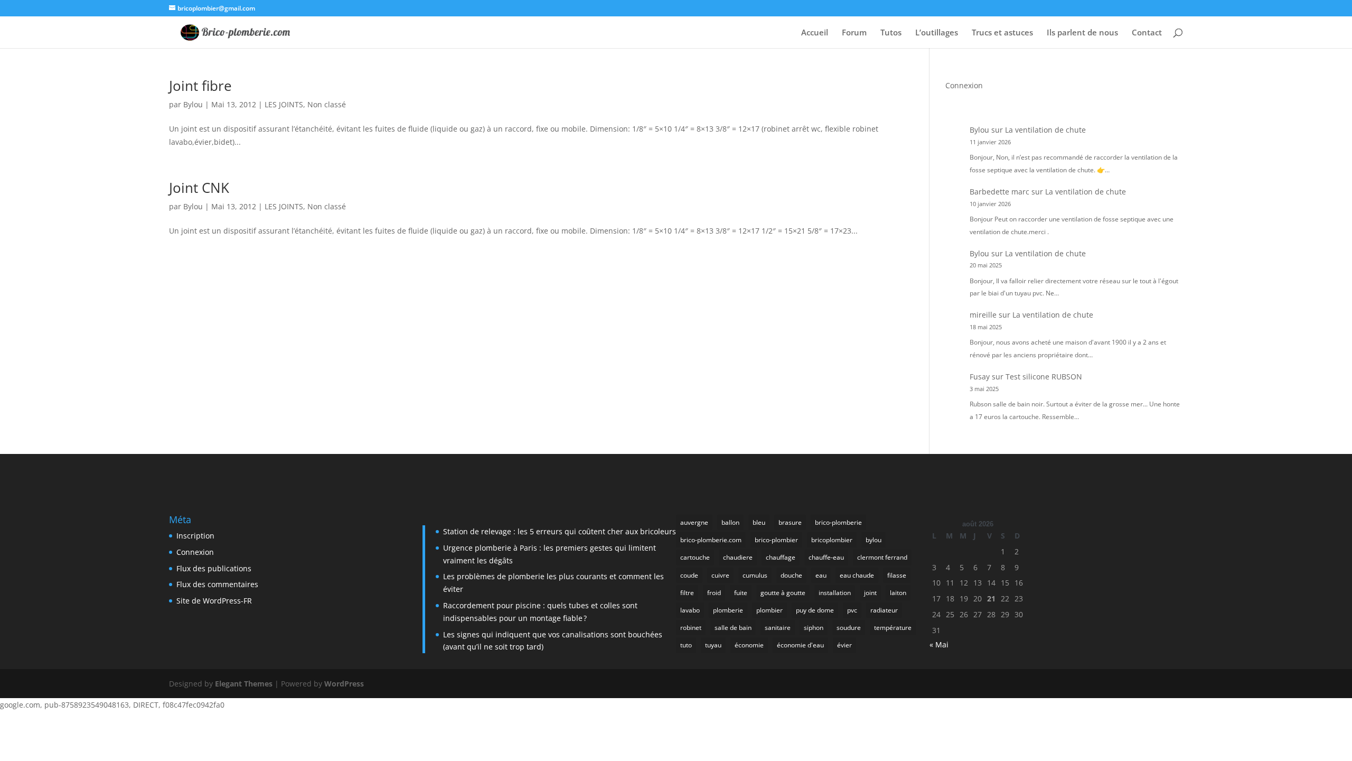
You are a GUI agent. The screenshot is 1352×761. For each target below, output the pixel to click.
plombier (769, 610)
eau (821, 575)
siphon (813, 627)
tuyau (713, 645)
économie (749, 645)
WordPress (344, 684)
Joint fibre (200, 85)
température (893, 627)
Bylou (193, 104)
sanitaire (778, 627)
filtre (687, 592)
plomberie (728, 610)
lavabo (690, 610)
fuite (740, 592)
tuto (686, 645)
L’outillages (936, 33)
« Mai (939, 644)
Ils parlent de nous (1082, 33)
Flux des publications (213, 568)
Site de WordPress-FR (214, 601)
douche (791, 575)
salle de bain (733, 627)
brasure (790, 522)
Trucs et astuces (1002, 33)
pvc (852, 610)
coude (689, 575)
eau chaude (857, 575)
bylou (873, 539)
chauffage (780, 557)
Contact (1147, 33)
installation (835, 592)
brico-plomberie (838, 522)
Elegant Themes (244, 684)
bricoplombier (831, 539)
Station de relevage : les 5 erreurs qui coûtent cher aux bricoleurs (559, 531)
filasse (896, 575)
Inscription (195, 536)
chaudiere (738, 557)
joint (870, 592)
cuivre (720, 575)
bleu (759, 522)
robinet (690, 627)
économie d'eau (800, 645)
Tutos (891, 33)
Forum (854, 33)
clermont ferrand (882, 557)
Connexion (964, 85)
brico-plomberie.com (710, 539)
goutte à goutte (782, 592)
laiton (898, 592)
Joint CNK (199, 187)
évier (844, 645)
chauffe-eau (826, 557)
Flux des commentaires (217, 584)
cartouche (695, 557)
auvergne (694, 522)
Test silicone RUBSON (1044, 377)
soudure (849, 627)
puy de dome (815, 610)
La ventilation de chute (1045, 130)
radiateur (884, 610)
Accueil (814, 33)
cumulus (755, 575)
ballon (730, 522)
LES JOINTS (284, 104)
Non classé (326, 104)
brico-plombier (776, 539)
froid (714, 592)
